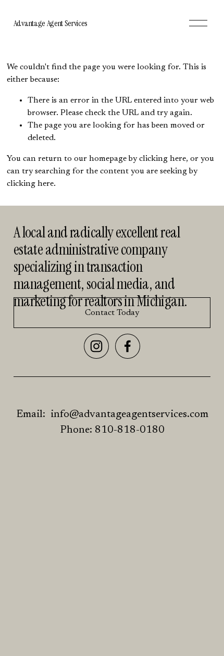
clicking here (162, 159)
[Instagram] (96, 346)
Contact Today (112, 313)
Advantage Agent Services (51, 23)
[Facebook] (127, 346)
